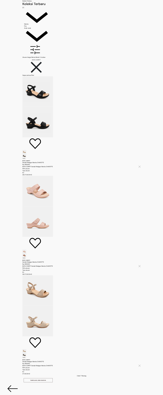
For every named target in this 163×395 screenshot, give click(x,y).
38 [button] (27, 175)
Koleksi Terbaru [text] (27, 1)
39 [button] (29, 175)
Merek (38, 57)
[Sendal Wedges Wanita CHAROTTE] (81, 106)
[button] (81, 50)
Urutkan (42, 57)
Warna (33, 57)
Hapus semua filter (28, 75)
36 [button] (23, 175)
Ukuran (24, 57)
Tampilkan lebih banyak (38, 380)
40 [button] (31, 175)
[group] (81, 5)
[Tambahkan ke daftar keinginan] (35, 143)
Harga (29, 57)
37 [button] (25, 175)
